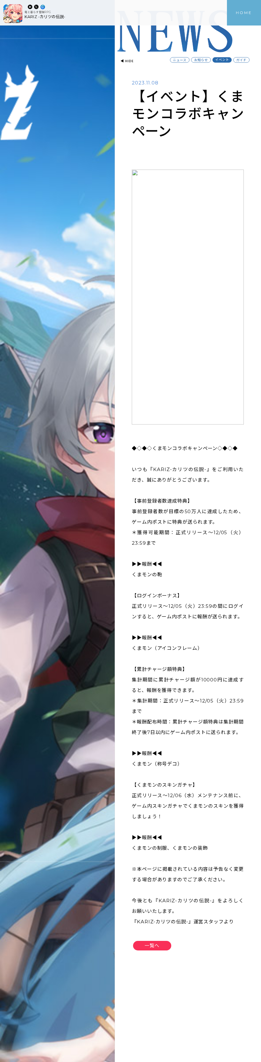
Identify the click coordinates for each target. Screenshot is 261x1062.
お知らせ (201, 60)
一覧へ (152, 945)
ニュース (180, 60)
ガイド (241, 60)
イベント (222, 60)
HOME (244, 12)
